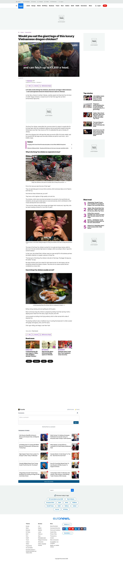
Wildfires (74, 502)
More (51, 523)
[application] (48, 59)
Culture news (29, 349)
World (38, 5)
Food (44, 361)
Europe (33, 5)
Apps (39, 536)
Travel (57, 5)
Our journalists (29, 547)
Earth (72, 5)
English (18, 1)
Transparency (53, 536)
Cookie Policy (53, 532)
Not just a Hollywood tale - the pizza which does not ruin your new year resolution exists (47, 148)
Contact (52, 538)
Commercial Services (55, 528)
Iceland (74, 506)
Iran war (57, 509)
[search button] (59, 2)
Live (105, 5)
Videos (27, 543)
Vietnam (36, 361)
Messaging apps (42, 538)
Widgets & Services (42, 539)
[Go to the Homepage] (20, 6)
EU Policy (44, 5)
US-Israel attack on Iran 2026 (56, 499)
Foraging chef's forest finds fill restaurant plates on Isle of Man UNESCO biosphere (46, 144)
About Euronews (54, 526)
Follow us (40, 534)
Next (62, 5)
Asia (50, 361)
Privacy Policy (53, 534)
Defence (67, 506)
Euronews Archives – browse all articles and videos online (31, 551)
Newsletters (67, 533)
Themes (28, 523)
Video (28, 361)
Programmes (29, 545)
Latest (28, 5)
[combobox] (66, 2)
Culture (67, 5)
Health (77, 5)
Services (40, 523)
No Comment (45, 349)
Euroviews (84, 5)
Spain (59, 502)
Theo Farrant (29, 80)
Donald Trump (50, 506)
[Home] (18, 32)
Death (59, 506)
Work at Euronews (54, 539)
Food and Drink (28, 32)
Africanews (40, 541)
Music (66, 502)
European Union (50, 502)
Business (51, 5)
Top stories (88, 93)
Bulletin (39, 528)
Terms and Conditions (55, 530)
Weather (40, 530)
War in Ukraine (70, 499)
